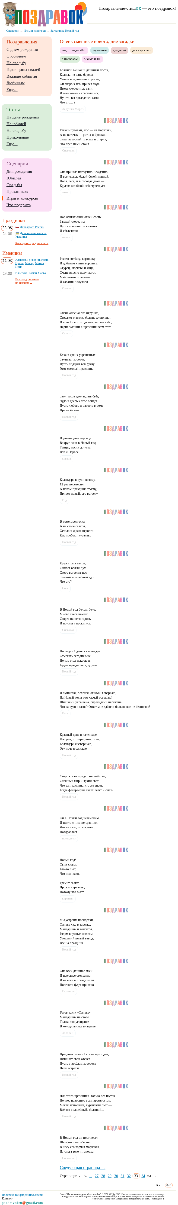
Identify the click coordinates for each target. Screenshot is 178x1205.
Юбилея (13, 178)
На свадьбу (16, 63)
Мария (39, 263)
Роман (33, 273)
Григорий (33, 259)
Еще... (12, 89)
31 (122, 1176)
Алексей (20, 259)
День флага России (32, 227)
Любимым (15, 83)
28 (103, 1176)
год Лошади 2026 (74, 50)
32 (129, 1176)
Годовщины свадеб (23, 69)
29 (109, 1176)
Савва (42, 273)
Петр (18, 266)
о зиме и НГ (92, 59)
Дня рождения (19, 171)
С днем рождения (22, 49)
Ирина (19, 263)
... (90, 1176)
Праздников (17, 191)
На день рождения (22, 117)
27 (97, 1176)
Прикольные (17, 137)
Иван (44, 259)
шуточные (99, 50)
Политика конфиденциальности (22, 1194)
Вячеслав (21, 273)
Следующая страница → (82, 1167)
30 (116, 1176)
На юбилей (16, 123)
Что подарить (18, 205)
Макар (29, 263)
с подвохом (70, 59)
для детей (119, 50)
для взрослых (141, 50)
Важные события (21, 76)
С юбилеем (16, 56)
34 (143, 1176)
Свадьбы (14, 184)
